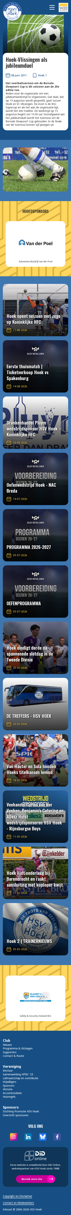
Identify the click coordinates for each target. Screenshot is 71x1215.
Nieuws (7, 1045)
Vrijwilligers (9, 1082)
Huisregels (9, 1096)
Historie (7, 1089)
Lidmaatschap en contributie (20, 1078)
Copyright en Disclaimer (17, 1196)
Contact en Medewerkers (18, 1203)
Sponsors (8, 1085)
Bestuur (8, 1070)
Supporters (9, 1052)
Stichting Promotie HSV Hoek (21, 1111)
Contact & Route (13, 1056)
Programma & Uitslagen (18, 1048)
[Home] (14, 7)
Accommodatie (12, 1093)
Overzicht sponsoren (15, 1115)
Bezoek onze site (32, 1179)
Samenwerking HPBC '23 (18, 1074)
